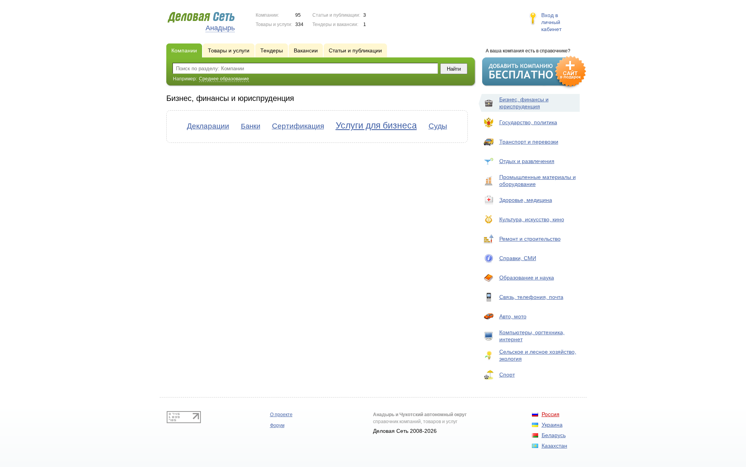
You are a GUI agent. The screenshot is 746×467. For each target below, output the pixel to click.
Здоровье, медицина (525, 200)
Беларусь (554, 435)
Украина (552, 425)
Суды (438, 126)
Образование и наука (526, 277)
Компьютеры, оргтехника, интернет (532, 335)
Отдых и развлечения (526, 161)
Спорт (507, 375)
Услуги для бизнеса (376, 125)
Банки (250, 126)
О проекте (281, 414)
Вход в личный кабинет (551, 22)
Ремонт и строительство (530, 239)
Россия (551, 414)
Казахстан (554, 446)
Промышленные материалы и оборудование (537, 180)
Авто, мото (512, 316)
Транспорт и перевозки (528, 142)
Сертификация (298, 126)
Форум (277, 425)
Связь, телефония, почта (531, 297)
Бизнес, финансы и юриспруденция (524, 102)
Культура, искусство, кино (531, 219)
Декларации (208, 126)
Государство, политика (528, 122)
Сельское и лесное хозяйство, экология (537, 355)
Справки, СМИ (517, 258)
